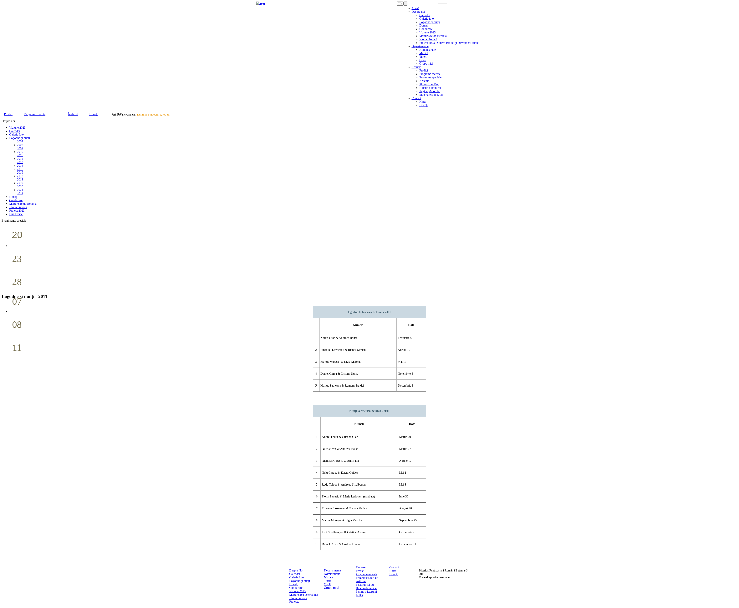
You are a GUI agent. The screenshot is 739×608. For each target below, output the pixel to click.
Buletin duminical (366, 588)
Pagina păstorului (366, 591)
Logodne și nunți (299, 580)
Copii (327, 584)
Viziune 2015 (297, 591)
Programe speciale (367, 577)
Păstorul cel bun (365, 584)
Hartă (392, 570)
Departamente (332, 570)
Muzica (328, 577)
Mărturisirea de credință (303, 594)
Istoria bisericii (298, 598)
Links (359, 595)
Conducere (296, 587)
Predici (360, 570)
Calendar (294, 574)
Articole (361, 581)
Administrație (332, 574)
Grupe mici (331, 587)
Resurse (360, 567)
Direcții (393, 574)
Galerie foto (296, 577)
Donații (293, 584)
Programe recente (366, 574)
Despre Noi (296, 570)
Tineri (327, 580)
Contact (394, 567)
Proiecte (294, 601)
